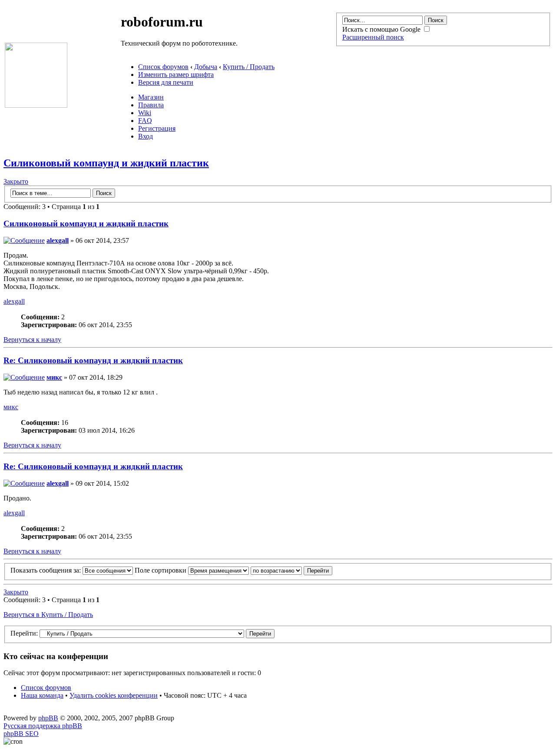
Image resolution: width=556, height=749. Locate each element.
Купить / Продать (249, 66)
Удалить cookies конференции (114, 695)
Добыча (205, 66)
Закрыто (15, 181)
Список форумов (163, 66)
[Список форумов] (36, 105)
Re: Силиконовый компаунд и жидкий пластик (93, 360)
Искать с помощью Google (382, 29)
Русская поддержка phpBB (42, 725)
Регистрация (156, 128)
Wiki (144, 112)
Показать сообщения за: (46, 570)
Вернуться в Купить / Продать (48, 614)
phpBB (48, 718)
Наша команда (42, 695)
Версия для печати (165, 82)
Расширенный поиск (373, 37)
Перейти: (24, 633)
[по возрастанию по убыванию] (291, 570)
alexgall (57, 240)
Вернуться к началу (32, 339)
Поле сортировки (161, 570)
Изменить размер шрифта (176, 74)
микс (54, 377)
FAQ (145, 120)
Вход (145, 136)
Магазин (151, 97)
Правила (151, 105)
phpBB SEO (21, 733)
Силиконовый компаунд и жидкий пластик (106, 163)
